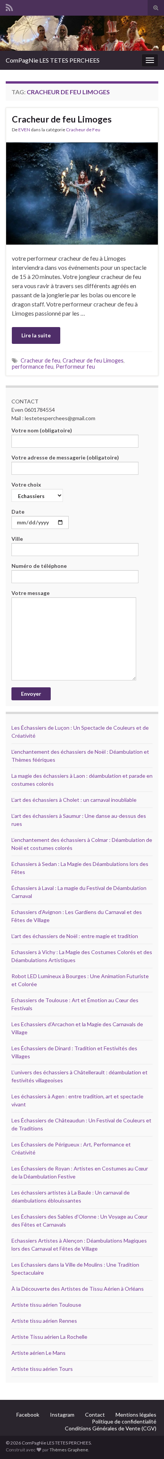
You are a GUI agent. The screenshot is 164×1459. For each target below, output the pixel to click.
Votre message (30, 593)
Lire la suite (36, 335)
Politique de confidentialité (124, 1421)
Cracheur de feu (40, 360)
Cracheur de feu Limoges (62, 119)
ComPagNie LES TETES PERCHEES (53, 60)
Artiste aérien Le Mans (38, 1352)
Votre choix (26, 484)
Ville (17, 538)
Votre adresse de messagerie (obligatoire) (65, 457)
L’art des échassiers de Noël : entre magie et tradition (74, 936)
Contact (95, 1414)
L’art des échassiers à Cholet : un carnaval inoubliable (74, 799)
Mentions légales (136, 1414)
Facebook (27, 1414)
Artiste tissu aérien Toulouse (46, 1304)
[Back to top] (146, 1441)
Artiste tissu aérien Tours (42, 1368)
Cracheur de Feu (83, 129)
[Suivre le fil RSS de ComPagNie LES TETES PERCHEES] (9, 6)
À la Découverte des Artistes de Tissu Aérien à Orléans (77, 1288)
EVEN (24, 129)
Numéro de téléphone (39, 566)
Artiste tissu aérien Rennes (44, 1320)
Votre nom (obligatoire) (41, 430)
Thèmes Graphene (69, 1450)
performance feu (32, 366)
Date (17, 511)
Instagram (62, 1414)
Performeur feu (75, 366)
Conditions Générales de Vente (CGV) (110, 1428)
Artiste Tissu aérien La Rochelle (49, 1336)
